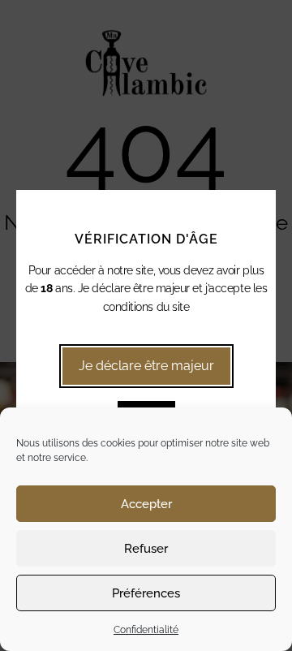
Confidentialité (146, 630)
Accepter (146, 504)
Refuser (146, 548)
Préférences (146, 593)
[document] (146, 325)
